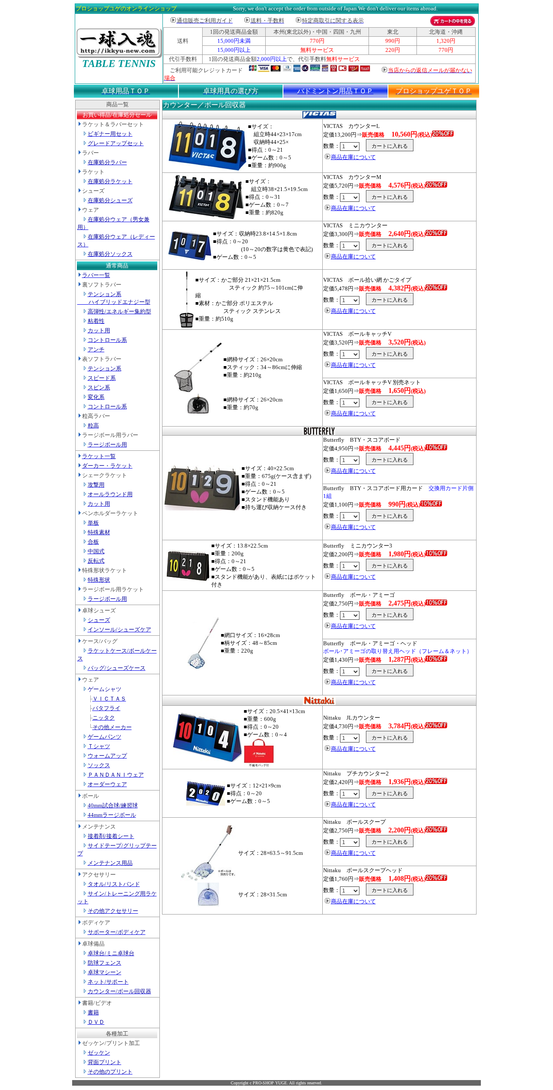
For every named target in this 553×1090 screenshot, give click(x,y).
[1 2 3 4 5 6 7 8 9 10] (350, 146)
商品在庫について (353, 157)
